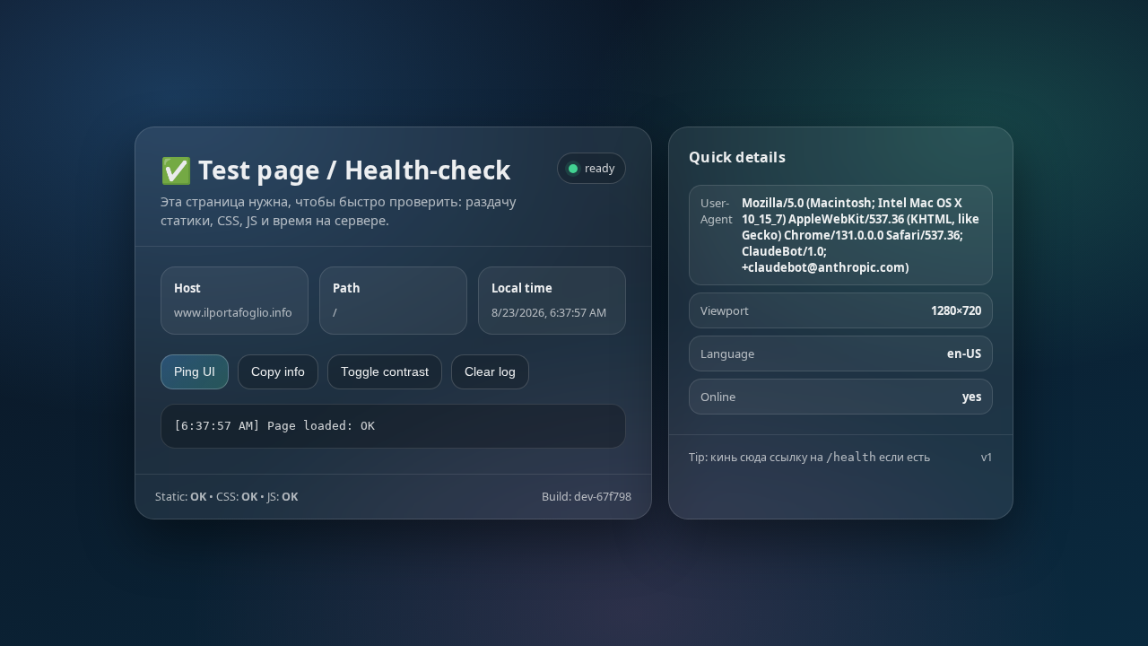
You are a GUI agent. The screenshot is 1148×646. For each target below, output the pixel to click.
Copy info (278, 372)
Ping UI (194, 372)
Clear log (490, 372)
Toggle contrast (385, 372)
